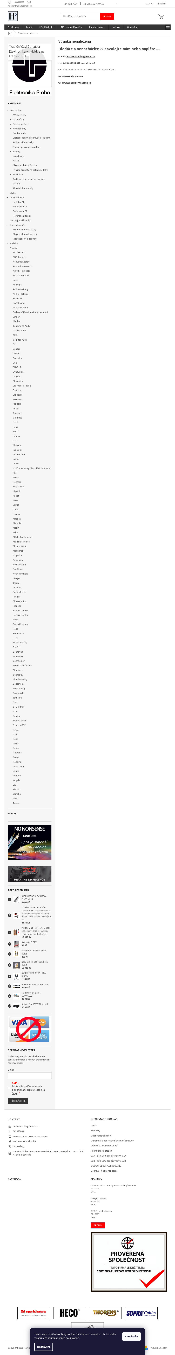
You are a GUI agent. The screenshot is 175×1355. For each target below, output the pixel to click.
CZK (148, 3)
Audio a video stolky (23, 142)
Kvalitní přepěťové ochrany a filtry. (30, 170)
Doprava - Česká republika (104, 1171)
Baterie (17, 183)
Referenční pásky (22, 216)
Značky (13, 248)
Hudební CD (19, 202)
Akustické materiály (23, 188)
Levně (13, 193)
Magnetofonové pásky (24, 229)
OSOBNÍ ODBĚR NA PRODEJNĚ (106, 1166)
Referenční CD (20, 211)
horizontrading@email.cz (80, 56)
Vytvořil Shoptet (159, 1348)
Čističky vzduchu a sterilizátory (29, 179)
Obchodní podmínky (101, 1136)
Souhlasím (131, 1336)
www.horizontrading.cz (77, 83)
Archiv (98, 1225)
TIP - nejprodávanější (20, 220)
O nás (94, 1125)
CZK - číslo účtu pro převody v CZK (108, 1156)
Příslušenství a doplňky (25, 239)
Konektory (18, 156)
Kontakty (95, 1130)
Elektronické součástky (25, 165)
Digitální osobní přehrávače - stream (31, 138)
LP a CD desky (17, 197)
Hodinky (14, 243)
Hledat (107, 16)
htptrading (18, 1146)
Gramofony (18, 119)
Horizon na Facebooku (24, 1141)
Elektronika (15, 110)
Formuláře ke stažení (101, 1151)
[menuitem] (13, 27)
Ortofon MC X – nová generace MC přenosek (113, 1185)
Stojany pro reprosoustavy (27, 147)
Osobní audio (19, 133)
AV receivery (19, 115)
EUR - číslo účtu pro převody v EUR (108, 1161)
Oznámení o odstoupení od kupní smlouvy (112, 1140)
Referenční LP (20, 206)
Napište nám (70, 3)
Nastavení (43, 1347)
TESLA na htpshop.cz (101, 1211)
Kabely (16, 151)
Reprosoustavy (21, 124)
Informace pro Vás (94, 3)
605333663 (18, 1131)
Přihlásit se (18, 1101)
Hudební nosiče (17, 225)
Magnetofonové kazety (25, 234)
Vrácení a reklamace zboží (104, 1145)
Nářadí (16, 161)
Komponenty (19, 128)
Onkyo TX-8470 (98, 1198)
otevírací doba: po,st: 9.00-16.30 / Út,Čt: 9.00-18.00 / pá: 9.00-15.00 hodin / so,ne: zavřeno (48, 1153)
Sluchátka (18, 174)
